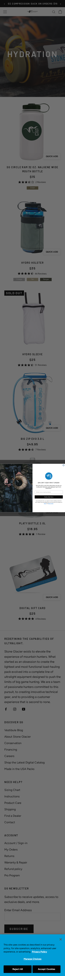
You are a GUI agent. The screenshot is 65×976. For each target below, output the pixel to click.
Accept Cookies (46, 969)
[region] (32, 955)
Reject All (17, 969)
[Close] (61, 939)
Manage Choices (33, 959)
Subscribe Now (48, 497)
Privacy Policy (39, 951)
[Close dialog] (63, 465)
